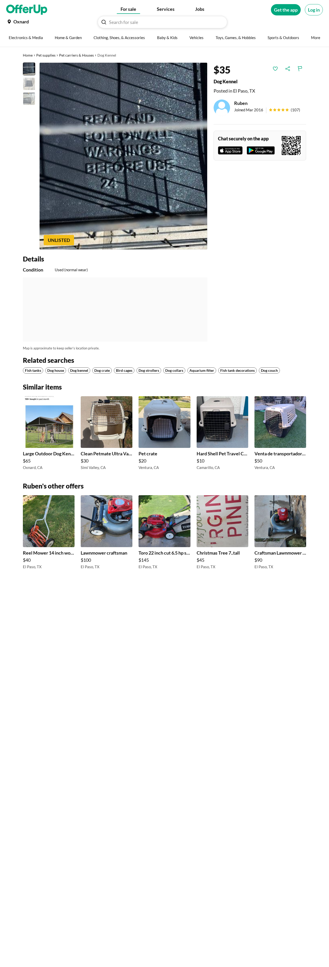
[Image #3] (29, 98)
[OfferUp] (26, 10)
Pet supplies (46, 55)
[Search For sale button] (104, 22)
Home (28, 55)
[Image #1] (29, 68)
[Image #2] (29, 83)
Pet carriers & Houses (76, 55)
